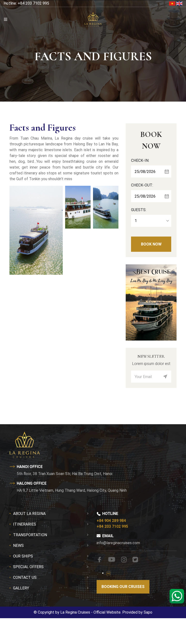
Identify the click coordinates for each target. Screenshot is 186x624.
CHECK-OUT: (142, 185)
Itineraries (24, 524)
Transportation (30, 535)
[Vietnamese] (172, 3)
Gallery (21, 588)
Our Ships (23, 556)
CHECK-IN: (140, 160)
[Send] (165, 377)
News (18, 545)
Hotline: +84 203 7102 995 (26, 3)
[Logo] (93, 19)
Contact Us (25, 577)
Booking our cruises (123, 586)
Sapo (148, 612)
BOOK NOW (151, 244)
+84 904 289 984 (111, 520)
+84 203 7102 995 (112, 526)
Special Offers (28, 567)
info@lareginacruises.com (118, 543)
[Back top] (13, 600)
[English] (179, 3)
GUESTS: (138, 210)
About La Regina (29, 513)
